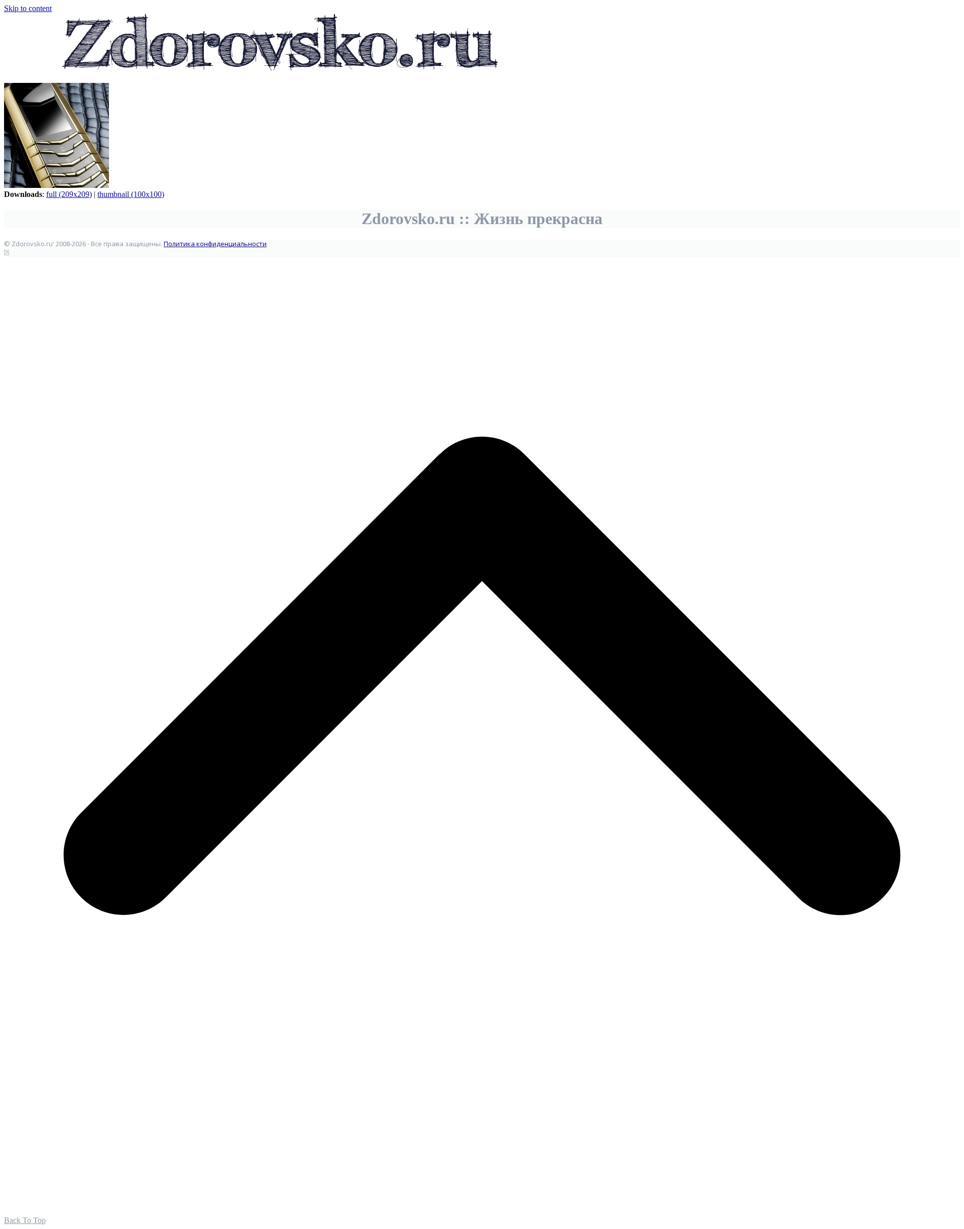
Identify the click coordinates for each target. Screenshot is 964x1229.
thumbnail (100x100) (130, 194)
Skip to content (28, 8)
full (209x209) (69, 194)
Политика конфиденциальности (215, 243)
